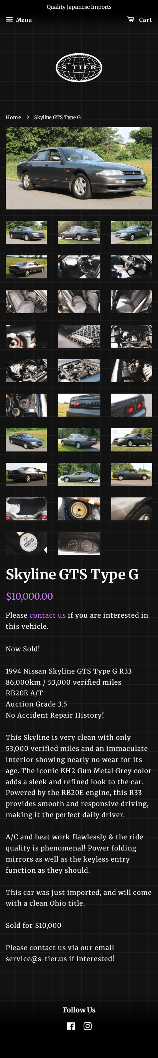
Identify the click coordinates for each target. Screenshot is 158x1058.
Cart (145, 19)
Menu (23, 19)
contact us (48, 615)
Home (13, 117)
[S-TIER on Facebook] (71, 1027)
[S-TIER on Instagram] (87, 1027)
